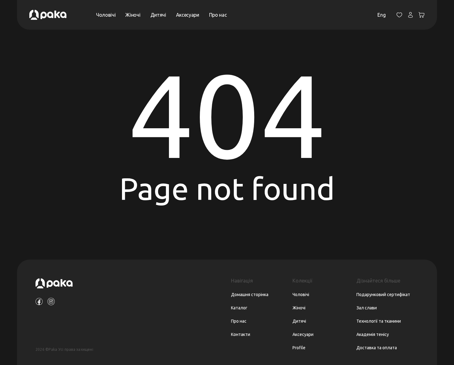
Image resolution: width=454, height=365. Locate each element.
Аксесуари (187, 15)
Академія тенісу (372, 334)
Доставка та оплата (376, 347)
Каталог (239, 307)
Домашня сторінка (249, 294)
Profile (298, 347)
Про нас (218, 15)
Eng (381, 15)
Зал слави (366, 307)
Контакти (240, 334)
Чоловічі (106, 15)
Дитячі (158, 15)
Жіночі (132, 15)
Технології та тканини (378, 321)
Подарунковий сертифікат (383, 294)
